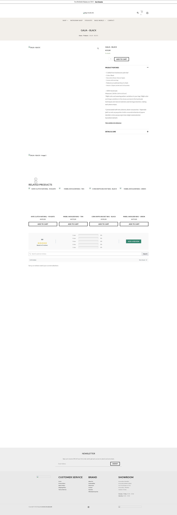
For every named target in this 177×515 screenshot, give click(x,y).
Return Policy (62, 485)
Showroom (91, 485)
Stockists (90, 489)
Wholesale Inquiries (93, 491)
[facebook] (88, 507)
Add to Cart (121, 59)
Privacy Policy (62, 483)
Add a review (133, 241)
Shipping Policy (62, 487)
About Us (90, 481)
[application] (67, 20)
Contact (90, 487)
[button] (98, 48)
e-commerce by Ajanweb (46, 506)
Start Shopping (99, 2)
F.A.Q (60, 481)
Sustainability (91, 483)
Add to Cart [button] (43, 224)
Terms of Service (62, 489)
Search (145, 254)
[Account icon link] (147, 13)
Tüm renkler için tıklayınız (113, 123)
